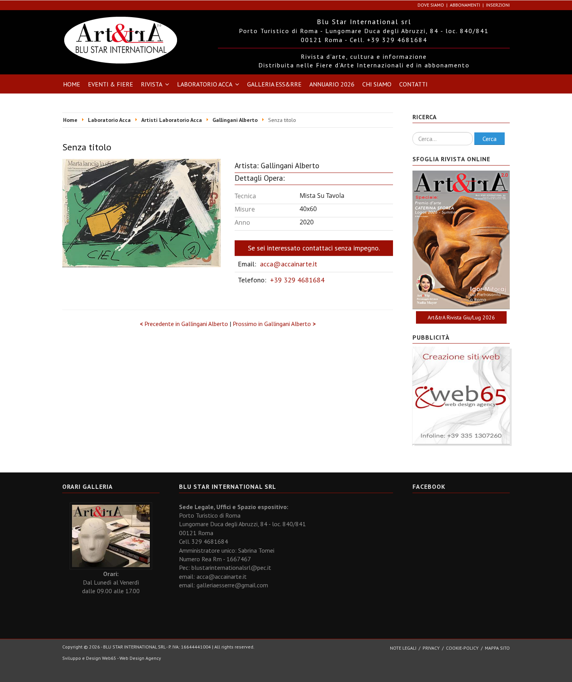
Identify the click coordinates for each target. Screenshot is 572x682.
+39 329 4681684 (297, 279)
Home (71, 84)
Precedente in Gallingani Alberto (185, 324)
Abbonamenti (465, 5)
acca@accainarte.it (288, 263)
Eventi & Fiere (110, 84)
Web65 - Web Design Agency (131, 658)
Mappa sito (497, 648)
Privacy (431, 648)
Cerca (490, 139)
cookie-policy (462, 648)
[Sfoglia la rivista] (461, 240)
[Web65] (461, 394)
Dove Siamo (431, 5)
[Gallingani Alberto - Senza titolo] (141, 212)
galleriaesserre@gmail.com (232, 585)
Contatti (413, 84)
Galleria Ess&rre (274, 84)
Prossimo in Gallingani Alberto (274, 324)
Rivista (151, 84)
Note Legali (403, 648)
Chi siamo (376, 84)
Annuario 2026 (331, 84)
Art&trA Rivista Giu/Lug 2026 (461, 317)
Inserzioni (498, 5)
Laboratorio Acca (204, 84)
